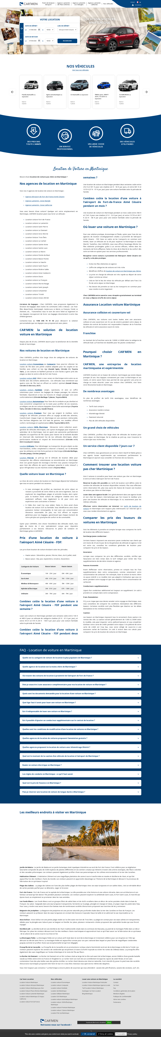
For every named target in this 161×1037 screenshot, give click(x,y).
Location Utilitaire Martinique (60, 994)
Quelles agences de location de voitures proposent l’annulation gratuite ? (81, 738)
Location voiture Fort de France (30, 1002)
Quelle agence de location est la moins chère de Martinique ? (81, 666)
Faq (114, 988)
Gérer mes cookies (119, 999)
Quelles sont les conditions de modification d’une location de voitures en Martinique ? (81, 729)
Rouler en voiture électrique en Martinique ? (81, 765)
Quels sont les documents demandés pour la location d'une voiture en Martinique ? (81, 693)
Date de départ (31, 26)
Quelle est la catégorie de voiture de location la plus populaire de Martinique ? (81, 658)
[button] (49, 29)
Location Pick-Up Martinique (60, 1013)
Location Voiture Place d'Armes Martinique (33, 991)
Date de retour (31, 37)
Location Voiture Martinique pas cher (32, 988)
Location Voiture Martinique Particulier (94, 982)
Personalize (121, 1034)
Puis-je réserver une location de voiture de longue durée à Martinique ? (81, 792)
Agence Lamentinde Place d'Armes (63, 3)
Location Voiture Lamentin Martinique (32, 994)
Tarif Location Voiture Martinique (93, 988)
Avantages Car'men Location (91, 991)
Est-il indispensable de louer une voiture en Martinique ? (81, 711)
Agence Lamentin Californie (94, 3)
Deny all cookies (106, 1034)
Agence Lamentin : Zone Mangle (37, 201)
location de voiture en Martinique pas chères (123, 271)
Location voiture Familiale (59, 988)
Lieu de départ (63, 26)
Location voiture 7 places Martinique (62, 1010)
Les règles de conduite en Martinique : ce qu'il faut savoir (81, 774)
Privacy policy (132, 1034)
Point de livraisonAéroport (48, 3)
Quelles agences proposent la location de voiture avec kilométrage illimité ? (81, 747)
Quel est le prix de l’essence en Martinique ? (81, 783)
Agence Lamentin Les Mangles (79, 3)
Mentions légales (119, 994)
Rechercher (67, 41)
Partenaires (117, 1002)
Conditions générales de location (124, 991)
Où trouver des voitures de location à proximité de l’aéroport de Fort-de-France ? (81, 675)
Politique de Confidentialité (122, 996)
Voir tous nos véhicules (80, 70)
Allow (109, 1022)
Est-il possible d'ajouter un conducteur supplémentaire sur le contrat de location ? (81, 720)
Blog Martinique (87, 994)
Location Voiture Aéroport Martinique (32, 985)
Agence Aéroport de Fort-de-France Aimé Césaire (44, 197)
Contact (115, 982)
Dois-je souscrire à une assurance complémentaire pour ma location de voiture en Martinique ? (81, 684)
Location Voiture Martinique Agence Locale (96, 985)
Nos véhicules (108, 4)
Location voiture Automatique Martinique (64, 999)
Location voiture (31, 364)
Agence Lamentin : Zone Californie (38, 205)
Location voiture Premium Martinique (63, 1007)
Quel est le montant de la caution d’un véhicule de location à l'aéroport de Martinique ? (81, 756)
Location (27, 446)
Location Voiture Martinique (29, 982)
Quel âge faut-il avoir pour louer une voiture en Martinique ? (81, 702)
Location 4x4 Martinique (58, 991)
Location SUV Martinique (59, 996)
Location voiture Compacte (59, 985)
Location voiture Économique (60, 982)
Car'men (116, 985)
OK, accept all (89, 1034)
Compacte (51, 364)
